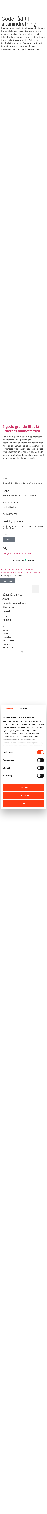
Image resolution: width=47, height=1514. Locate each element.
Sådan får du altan (12, 594)
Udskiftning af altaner (14, 603)
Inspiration (6, 637)
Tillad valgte (23, 795)
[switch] (40, 760)
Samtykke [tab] (8, 708)
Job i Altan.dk (7, 647)
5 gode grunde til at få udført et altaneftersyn (21, 428)
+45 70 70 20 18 (10, 502)
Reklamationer (8, 640)
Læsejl (6, 611)
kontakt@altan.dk (11, 507)
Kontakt (6, 619)
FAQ (4, 615)
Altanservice (9, 607)
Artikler (5, 634)
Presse (5, 627)
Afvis (23, 803)
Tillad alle (23, 787)
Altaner (6, 598)
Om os (5, 630)
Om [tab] (38, 708)
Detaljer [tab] (23, 708)
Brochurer (6, 644)
